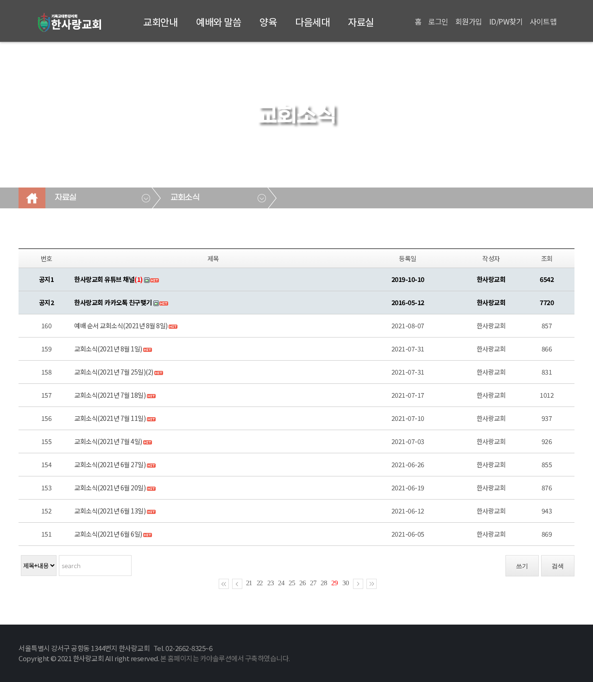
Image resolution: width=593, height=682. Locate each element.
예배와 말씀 (218, 22)
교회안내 (160, 22)
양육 (268, 22)
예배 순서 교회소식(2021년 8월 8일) (121, 325)
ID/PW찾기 (506, 21)
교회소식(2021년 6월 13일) (109, 510)
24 (281, 583)
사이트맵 (543, 21)
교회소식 (184, 197)
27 (313, 583)
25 (292, 583)
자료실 (361, 22)
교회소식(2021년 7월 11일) (109, 418)
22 (260, 583)
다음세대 (312, 22)
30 (345, 583)
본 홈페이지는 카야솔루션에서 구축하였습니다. (225, 658)
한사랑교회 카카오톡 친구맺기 (113, 302)
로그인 (438, 21)
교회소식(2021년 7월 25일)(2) (113, 371)
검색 (558, 566)
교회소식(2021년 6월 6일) (108, 533)
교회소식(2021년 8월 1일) (108, 348)
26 (302, 583)
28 (324, 583)
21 (249, 583)
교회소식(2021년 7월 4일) (108, 441)
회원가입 (468, 21)
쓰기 (522, 566)
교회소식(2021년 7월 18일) (109, 395)
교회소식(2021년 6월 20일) (109, 487)
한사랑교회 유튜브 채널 (108, 279)
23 (270, 583)
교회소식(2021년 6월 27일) (109, 464)
